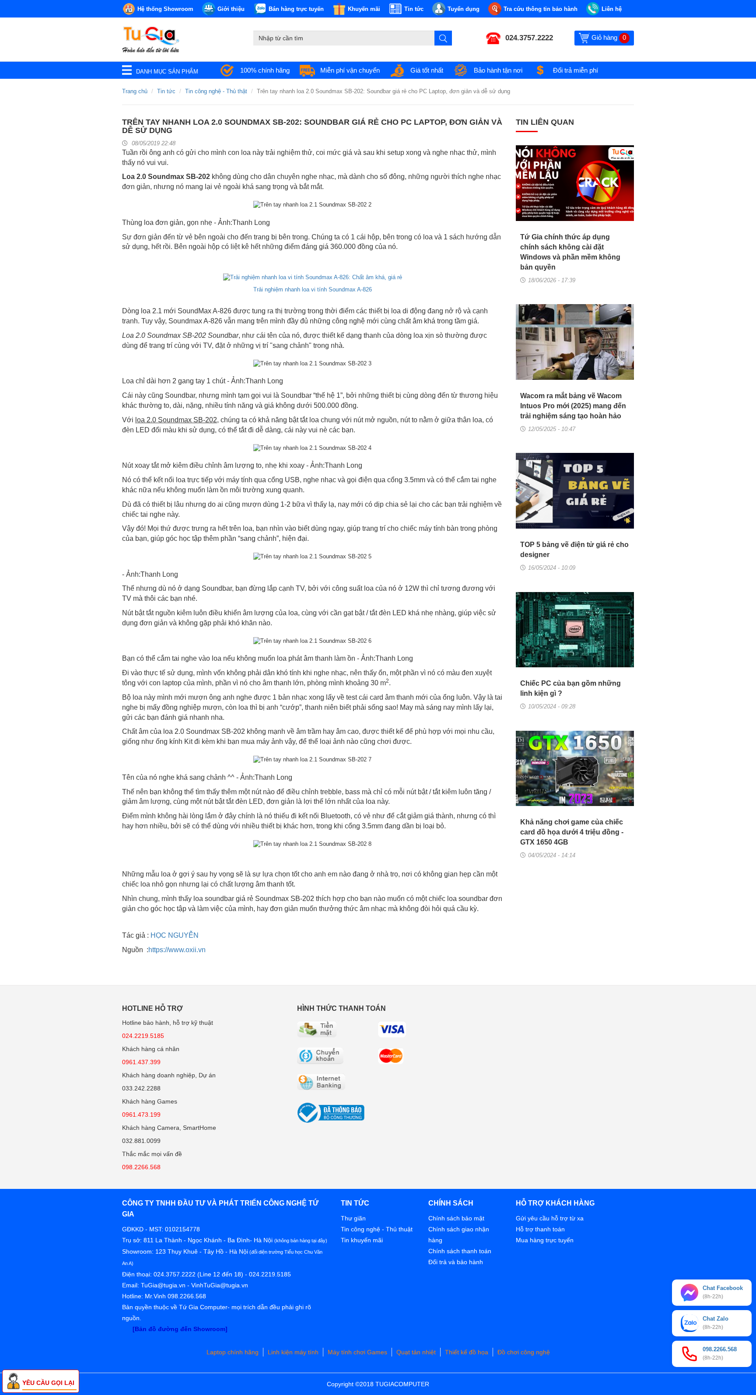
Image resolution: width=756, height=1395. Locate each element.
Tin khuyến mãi (362, 1240)
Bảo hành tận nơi (498, 70)
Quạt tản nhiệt (416, 1352)
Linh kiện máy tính (293, 1352)
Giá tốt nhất (426, 70)
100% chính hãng (265, 70)
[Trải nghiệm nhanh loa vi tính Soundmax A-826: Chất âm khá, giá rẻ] (312, 276)
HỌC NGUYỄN (174, 935)
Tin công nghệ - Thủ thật (216, 91)
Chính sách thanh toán (459, 1251)
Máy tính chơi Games (357, 1352)
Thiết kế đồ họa (466, 1352)
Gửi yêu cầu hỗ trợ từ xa (550, 1218)
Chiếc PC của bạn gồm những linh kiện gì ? (570, 688)
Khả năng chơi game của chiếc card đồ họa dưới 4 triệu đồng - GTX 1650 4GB (571, 832)
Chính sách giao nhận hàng (458, 1235)
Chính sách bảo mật (456, 1218)
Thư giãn (353, 1218)
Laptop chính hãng (232, 1352)
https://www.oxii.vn (177, 949)
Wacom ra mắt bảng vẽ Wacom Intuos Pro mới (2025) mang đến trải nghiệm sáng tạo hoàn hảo (573, 406)
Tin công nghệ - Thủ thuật (377, 1229)
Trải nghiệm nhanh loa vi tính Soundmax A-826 (312, 289)
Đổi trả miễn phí (575, 70)
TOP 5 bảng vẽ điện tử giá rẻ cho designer (574, 549)
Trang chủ (134, 91)
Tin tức (166, 91)
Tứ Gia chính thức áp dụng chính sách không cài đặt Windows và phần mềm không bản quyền (570, 252)
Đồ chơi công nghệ (523, 1352)
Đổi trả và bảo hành (455, 1261)
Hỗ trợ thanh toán (540, 1229)
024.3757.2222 (529, 38)
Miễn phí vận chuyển (350, 70)
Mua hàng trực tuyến (545, 1240)
